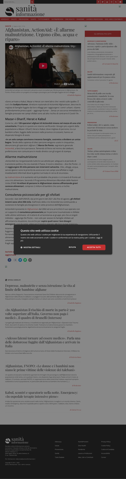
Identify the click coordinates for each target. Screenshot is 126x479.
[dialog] (63, 239)
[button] (30, 247)
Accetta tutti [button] (94, 247)
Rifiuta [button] (72, 247)
